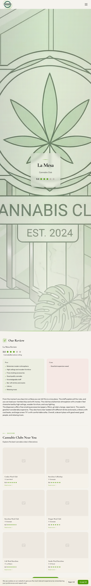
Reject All (71, 582)
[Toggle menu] (86, 4)
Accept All (83, 582)
